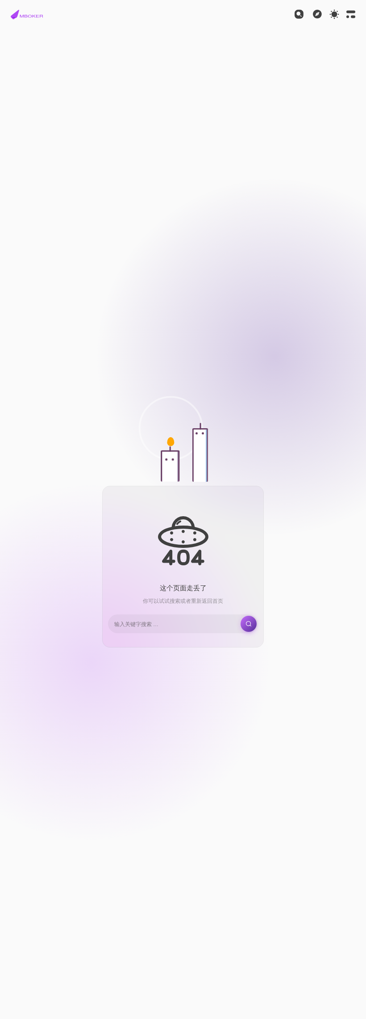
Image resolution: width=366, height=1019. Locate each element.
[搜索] (299, 14)
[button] (27, 14)
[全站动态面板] (350, 14)
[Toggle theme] (334, 14)
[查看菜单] (317, 14)
